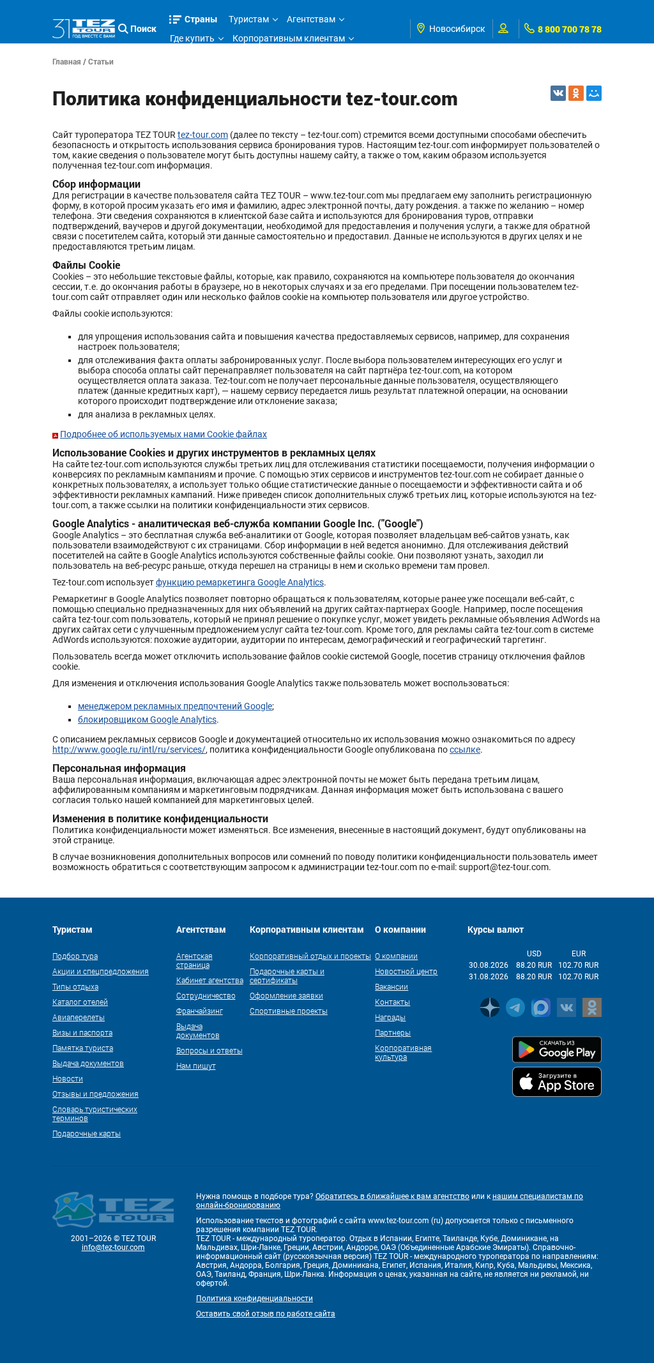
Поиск (143, 28)
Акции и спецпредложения (100, 971)
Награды (390, 1017)
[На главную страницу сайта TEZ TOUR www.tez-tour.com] (83, 28)
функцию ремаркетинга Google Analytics (240, 582)
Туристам (249, 19)
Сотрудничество (206, 995)
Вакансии (391, 986)
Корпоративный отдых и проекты (310, 956)
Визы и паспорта (82, 1032)
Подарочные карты (86, 1133)
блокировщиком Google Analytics (147, 719)
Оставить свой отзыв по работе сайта (265, 1313)
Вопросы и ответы (209, 1050)
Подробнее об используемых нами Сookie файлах (163, 434)
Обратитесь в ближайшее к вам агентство (392, 1196)
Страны (201, 19)
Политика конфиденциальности (254, 1298)
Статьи (101, 61)
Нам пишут (196, 1065)
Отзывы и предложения (95, 1093)
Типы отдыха (75, 986)
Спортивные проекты (289, 1010)
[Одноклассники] (576, 93)
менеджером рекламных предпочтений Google (175, 706)
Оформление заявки (286, 995)
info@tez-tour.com (113, 1247)
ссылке (465, 749)
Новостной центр (406, 971)
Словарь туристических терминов (94, 1113)
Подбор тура (75, 956)
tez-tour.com (203, 135)
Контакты (392, 1002)
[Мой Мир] (594, 93)
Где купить (192, 38)
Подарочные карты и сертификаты (287, 975)
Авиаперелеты (78, 1017)
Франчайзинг (199, 1010)
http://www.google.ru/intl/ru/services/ (129, 749)
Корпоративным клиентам (288, 38)
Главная (66, 61)
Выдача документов (88, 1063)
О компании (396, 956)
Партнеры (393, 1032)
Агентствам (311, 19)
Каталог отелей (80, 1002)
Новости (67, 1078)
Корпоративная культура (403, 1052)
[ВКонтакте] (558, 93)
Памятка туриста (82, 1048)
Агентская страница (194, 960)
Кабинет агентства (209, 980)
